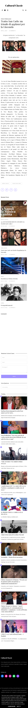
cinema (2, 303)
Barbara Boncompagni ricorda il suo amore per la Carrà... (12, 412)
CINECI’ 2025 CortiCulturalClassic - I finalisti (12, 635)
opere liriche (5, 183)
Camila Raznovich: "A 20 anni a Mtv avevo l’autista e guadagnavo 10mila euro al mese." (13, 488)
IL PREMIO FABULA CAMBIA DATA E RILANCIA (12, 513)
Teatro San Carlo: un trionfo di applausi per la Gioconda (13, 251)
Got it (19, 706)
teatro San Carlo (16, 183)
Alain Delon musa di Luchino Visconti (12, 535)
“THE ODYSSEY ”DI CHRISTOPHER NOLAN (11, 462)
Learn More (11, 706)
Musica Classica (4, 219)
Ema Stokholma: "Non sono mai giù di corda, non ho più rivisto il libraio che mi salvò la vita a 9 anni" (13, 437)
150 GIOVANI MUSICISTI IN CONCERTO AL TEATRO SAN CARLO (13, 223)
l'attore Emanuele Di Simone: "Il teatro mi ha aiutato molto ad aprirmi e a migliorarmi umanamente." (14, 581)
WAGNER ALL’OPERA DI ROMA (9, 279)
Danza (2, 276)
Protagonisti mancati (6, 305)
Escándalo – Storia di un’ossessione (12, 557)
